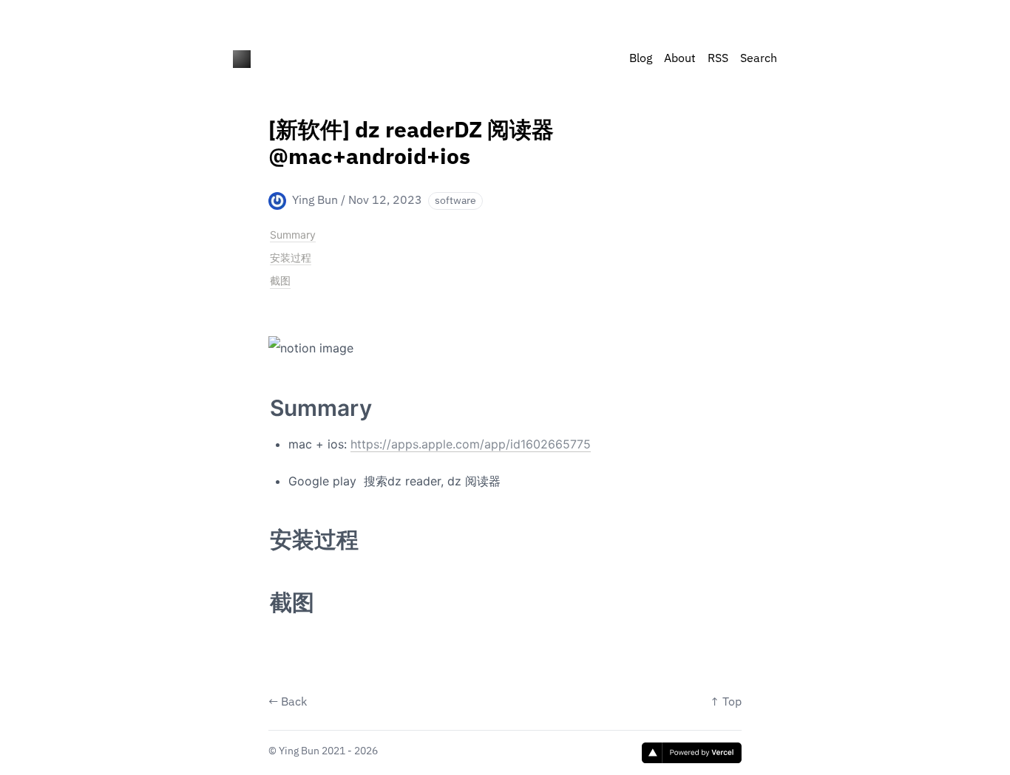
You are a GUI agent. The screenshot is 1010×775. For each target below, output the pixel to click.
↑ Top (726, 703)
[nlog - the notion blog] (242, 59)
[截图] (262, 594)
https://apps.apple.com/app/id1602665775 (470, 444)
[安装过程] (262, 531)
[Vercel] (692, 752)
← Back (287, 703)
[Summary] (262, 400)
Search (758, 59)
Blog (640, 59)
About (680, 59)
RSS (718, 59)
